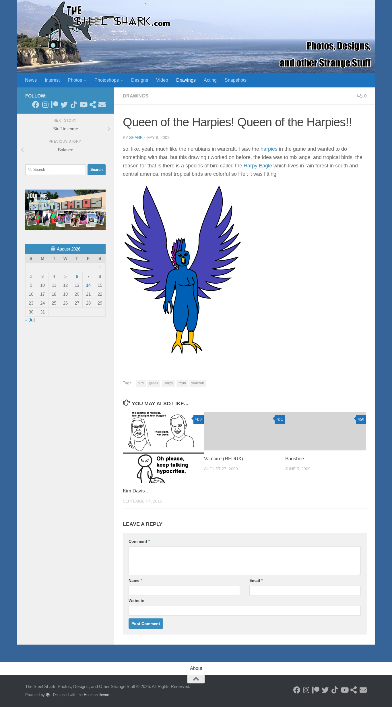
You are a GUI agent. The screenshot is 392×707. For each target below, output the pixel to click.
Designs (139, 80)
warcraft (197, 383)
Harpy (168, 383)
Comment (139, 541)
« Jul (30, 320)
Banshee (294, 458)
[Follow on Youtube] (83, 104)
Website (136, 600)
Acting (210, 80)
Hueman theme (96, 695)
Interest (52, 80)
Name (135, 580)
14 (88, 285)
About (196, 668)
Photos (75, 80)
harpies (269, 149)
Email (256, 580)
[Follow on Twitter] (64, 104)
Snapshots (236, 80)
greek (153, 383)
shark (136, 137)
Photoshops (106, 80)
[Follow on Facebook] (35, 104)
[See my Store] (92, 104)
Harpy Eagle (258, 166)
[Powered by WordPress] (48, 695)
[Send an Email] (102, 104)
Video (162, 80)
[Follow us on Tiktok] (73, 104)
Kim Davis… (136, 491)
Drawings (186, 80)
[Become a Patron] (54, 104)
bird (141, 383)
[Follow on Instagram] (45, 104)
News (31, 80)
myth (182, 383)
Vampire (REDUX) (223, 458)
